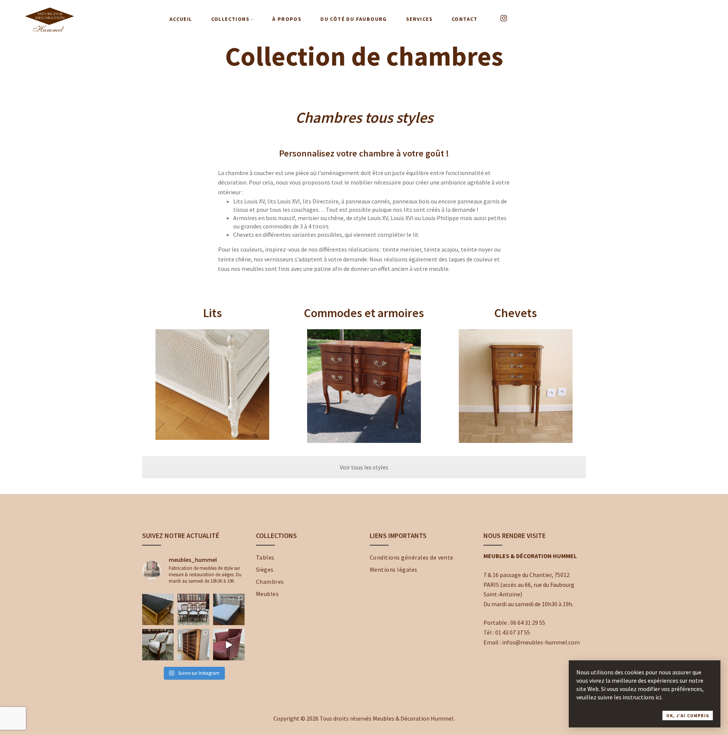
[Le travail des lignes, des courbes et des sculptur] (229, 609)
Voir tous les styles (364, 467)
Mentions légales (393, 569)
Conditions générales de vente (411, 557)
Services (419, 19)
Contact (465, 19)
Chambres (270, 581)
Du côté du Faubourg (353, 19)
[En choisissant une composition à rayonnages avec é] (193, 644)
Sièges (265, 569)
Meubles (267, 593)
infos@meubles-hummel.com (541, 642)
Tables (265, 557)
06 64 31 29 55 (527, 622)
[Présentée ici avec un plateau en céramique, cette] (158, 609)
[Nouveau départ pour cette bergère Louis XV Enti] (158, 644)
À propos (286, 19)
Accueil (180, 19)
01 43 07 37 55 (512, 632)
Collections (230, 19)
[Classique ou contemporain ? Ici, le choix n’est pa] (229, 644)
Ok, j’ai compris (687, 715)
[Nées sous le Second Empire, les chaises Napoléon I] (193, 609)
